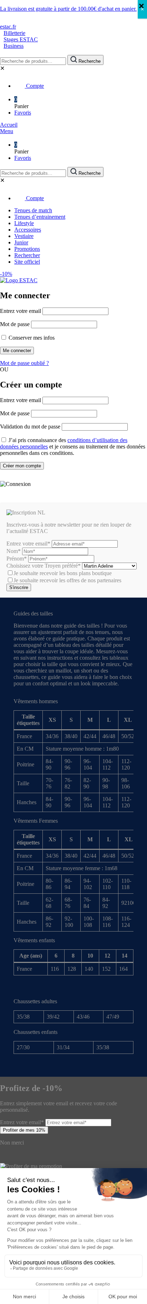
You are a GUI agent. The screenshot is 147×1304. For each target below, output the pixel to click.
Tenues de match (33, 210)
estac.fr (8, 27)
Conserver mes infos (31, 338)
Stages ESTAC (21, 39)
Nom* (13, 551)
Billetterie (14, 33)
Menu (6, 131)
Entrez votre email (20, 311)
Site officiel (27, 262)
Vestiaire (24, 236)
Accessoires (27, 230)
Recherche (89, 61)
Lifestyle (24, 223)
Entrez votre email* (28, 544)
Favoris (22, 113)
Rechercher (27, 255)
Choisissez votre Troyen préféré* (44, 566)
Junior (21, 242)
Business (14, 46)
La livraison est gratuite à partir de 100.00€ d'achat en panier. (68, 9)
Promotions (27, 249)
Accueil (8, 125)
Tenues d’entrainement (39, 217)
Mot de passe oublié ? (24, 363)
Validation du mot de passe (30, 426)
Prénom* (16, 558)
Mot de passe (15, 324)
